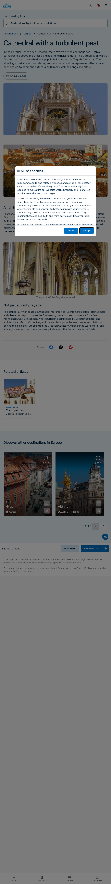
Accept (87, 230)
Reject (71, 230)
